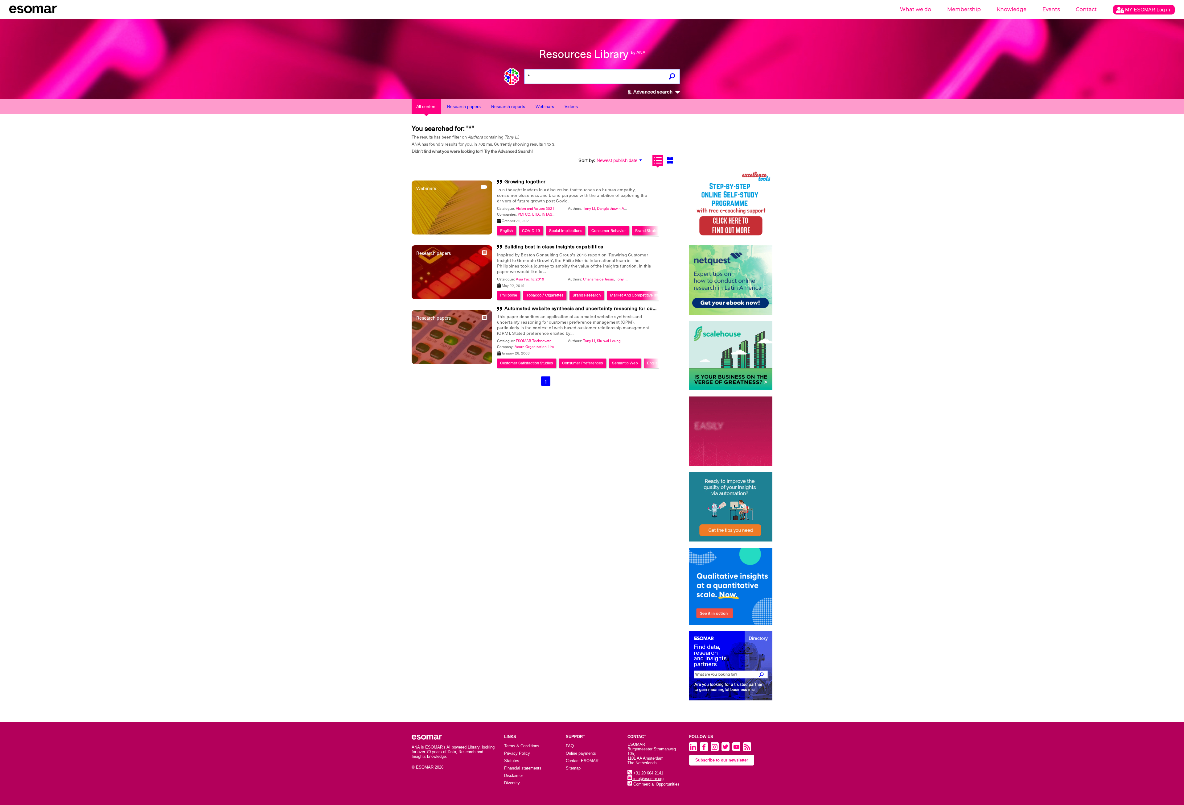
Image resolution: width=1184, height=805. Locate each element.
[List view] (657, 160)
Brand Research (587, 295)
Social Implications (565, 230)
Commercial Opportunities (656, 784)
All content (426, 106)
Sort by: (586, 160)
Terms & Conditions (521, 746)
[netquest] (730, 280)
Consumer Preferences (582, 363)
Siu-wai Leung (609, 340)
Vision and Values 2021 (535, 208)
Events (1051, 9)
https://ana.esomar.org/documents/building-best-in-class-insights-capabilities (375, 318)
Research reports (508, 106)
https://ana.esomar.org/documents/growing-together (352, 318)
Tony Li (589, 208)
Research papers (464, 106)
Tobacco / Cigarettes (544, 295)
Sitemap (573, 768)
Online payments (581, 753)
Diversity (512, 783)
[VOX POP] (730, 431)
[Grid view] (669, 160)
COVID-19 (531, 230)
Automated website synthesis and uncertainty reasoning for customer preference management (617, 308)
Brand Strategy (648, 230)
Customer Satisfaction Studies (526, 363)
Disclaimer (513, 775)
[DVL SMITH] (730, 204)
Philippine (508, 295)
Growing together (525, 182)
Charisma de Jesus (598, 279)
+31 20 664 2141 (647, 773)
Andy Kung (632, 340)
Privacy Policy (517, 753)
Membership (964, 9)
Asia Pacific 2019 (530, 279)
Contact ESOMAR (582, 760)
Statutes (511, 760)
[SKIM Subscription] (730, 507)
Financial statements (522, 768)
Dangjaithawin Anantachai (618, 208)
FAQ (570, 746)
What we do (915, 9)
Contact (1086, 9)
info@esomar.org (648, 778)
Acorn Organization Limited (537, 346)
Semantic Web (625, 363)
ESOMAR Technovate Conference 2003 (549, 340)
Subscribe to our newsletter (721, 760)
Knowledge (1011, 9)
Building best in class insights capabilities (553, 247)
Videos (571, 106)
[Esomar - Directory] (730, 665)
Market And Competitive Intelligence (642, 295)
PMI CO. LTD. (529, 214)
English (506, 230)
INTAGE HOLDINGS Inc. (562, 214)
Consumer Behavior (608, 230)
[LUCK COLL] (730, 355)
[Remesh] (730, 586)
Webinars (545, 106)
